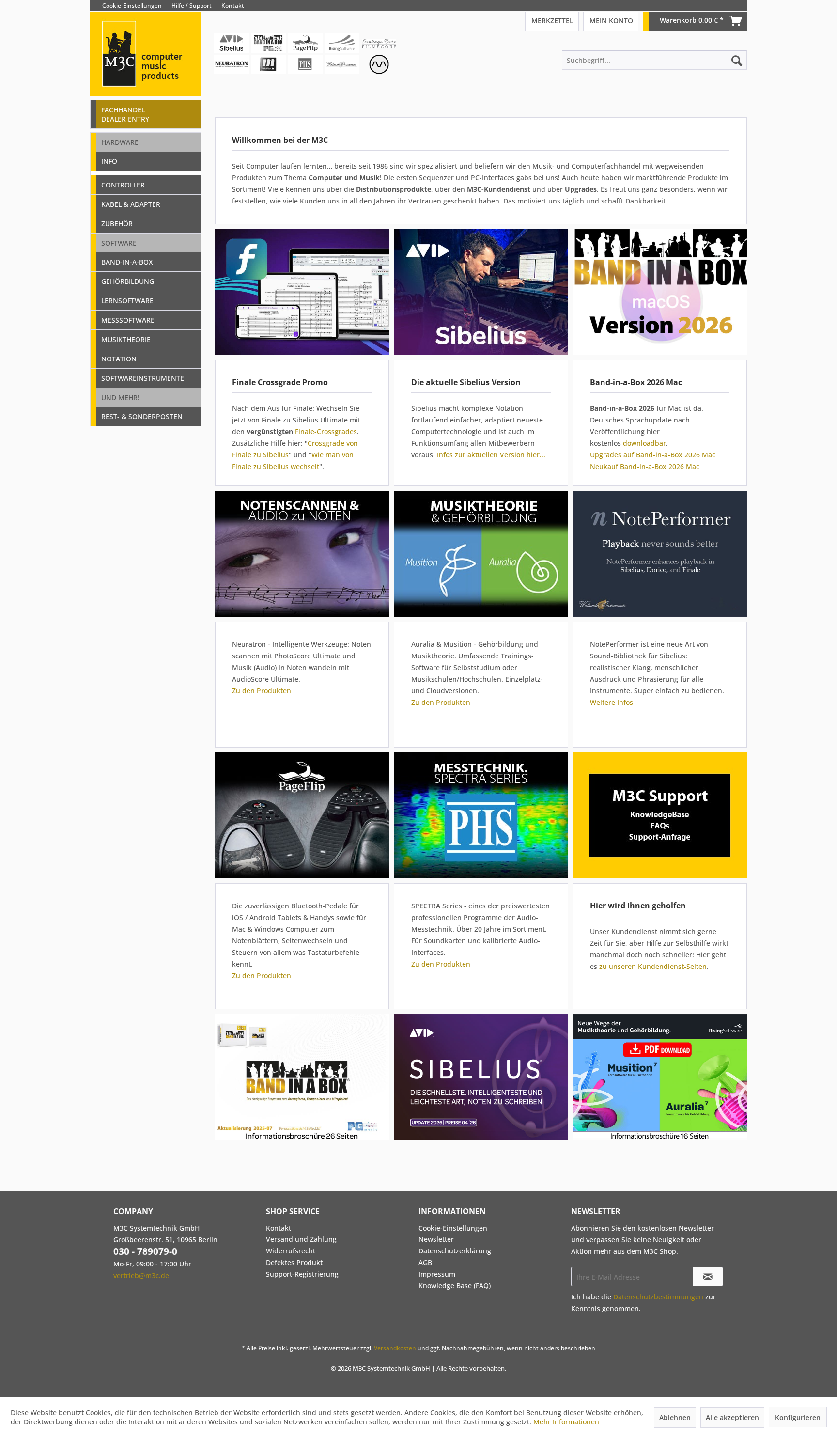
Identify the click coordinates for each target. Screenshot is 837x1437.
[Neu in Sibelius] (481, 292)
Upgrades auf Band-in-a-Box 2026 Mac (652, 454)
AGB (425, 1262)
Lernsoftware (127, 300)
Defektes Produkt (294, 1262)
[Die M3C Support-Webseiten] (660, 815)
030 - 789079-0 (145, 1251)
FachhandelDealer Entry (125, 114)
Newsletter (436, 1239)
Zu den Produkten (261, 690)
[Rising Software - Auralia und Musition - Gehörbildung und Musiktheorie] (481, 554)
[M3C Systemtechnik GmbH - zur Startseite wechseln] (146, 67)
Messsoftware (128, 320)
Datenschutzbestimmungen (658, 1296)
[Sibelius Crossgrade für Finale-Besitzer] (302, 292)
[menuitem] (739, 5)
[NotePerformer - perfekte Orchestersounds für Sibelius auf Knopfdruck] (660, 554)
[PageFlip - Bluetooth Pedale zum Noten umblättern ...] (302, 815)
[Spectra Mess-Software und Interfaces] (481, 815)
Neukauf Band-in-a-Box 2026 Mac (644, 466)
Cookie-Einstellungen (132, 5)
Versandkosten (395, 1348)
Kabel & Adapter (130, 204)
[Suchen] (737, 60)
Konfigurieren (798, 1417)
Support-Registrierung (302, 1274)
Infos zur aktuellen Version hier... (491, 454)
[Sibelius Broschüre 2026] (483, 1077)
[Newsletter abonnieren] (708, 1276)
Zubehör (117, 223)
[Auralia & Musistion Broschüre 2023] (660, 1077)
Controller (123, 184)
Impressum (436, 1274)
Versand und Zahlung (301, 1239)
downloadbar (644, 443)
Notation (119, 358)
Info (109, 161)
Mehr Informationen (566, 1421)
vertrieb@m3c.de (141, 1275)
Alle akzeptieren (732, 1417)
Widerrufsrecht (290, 1250)
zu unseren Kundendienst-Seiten (653, 966)
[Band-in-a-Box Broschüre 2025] (302, 1077)
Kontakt (232, 5)
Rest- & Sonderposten (142, 416)
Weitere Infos (611, 702)
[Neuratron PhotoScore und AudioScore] (302, 554)
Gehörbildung (127, 281)
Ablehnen (675, 1417)
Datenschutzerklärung (454, 1250)
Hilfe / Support (191, 5)
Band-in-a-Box (127, 261)
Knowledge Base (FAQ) (454, 1285)
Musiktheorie (126, 339)
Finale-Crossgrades (326, 431)
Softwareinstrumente (142, 378)
